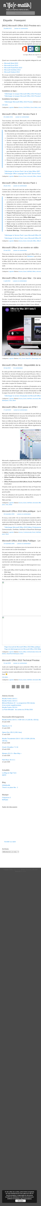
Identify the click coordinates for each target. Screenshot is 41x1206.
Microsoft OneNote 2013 (12, 70)
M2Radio (5, 800)
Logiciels (11, 107)
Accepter (20, 1201)
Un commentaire (18, 368)
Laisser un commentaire (21, 28)
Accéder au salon (10, 841)
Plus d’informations (26, 1198)
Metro (36, 107)
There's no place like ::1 (10, 787)
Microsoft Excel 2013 (11, 65)
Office (34, 176)
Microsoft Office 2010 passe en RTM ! (20, 407)
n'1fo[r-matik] (16, 869)
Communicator (27, 532)
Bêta (24, 652)
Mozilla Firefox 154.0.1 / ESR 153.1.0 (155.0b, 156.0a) (20, 719)
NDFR (4, 775)
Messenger (35, 358)
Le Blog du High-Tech (9, 773)
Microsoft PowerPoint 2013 (13, 67)
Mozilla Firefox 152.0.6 (9, 707)
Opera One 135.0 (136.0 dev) (12, 732)
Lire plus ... (5, 105)
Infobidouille (6, 785)
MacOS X (28, 358)
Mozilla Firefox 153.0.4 (9, 701)
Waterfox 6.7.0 (7, 726)
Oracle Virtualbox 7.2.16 (10, 747)
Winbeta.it (30, 256)
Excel (32, 107)
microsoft (29, 176)
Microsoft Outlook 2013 (12, 72)
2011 (20, 358)
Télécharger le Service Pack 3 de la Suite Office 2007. (22, 171)
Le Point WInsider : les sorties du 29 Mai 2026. (17, 709)
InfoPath (29, 271)
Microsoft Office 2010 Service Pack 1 (19, 183)
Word (14, 400)
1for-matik (23, 871)
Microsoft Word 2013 (11, 63)
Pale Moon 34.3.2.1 (8, 760)
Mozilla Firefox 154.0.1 (9, 698)
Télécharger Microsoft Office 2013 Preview (18, 102)
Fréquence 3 (6, 797)
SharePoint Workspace (13, 653)
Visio (10, 400)
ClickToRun (26, 107)
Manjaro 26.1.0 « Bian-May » (11, 753)
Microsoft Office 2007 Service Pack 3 (19, 114)
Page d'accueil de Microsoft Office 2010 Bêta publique (22, 647)
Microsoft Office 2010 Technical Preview (20, 660)
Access (21, 107)
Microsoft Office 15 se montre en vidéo (20, 247)
